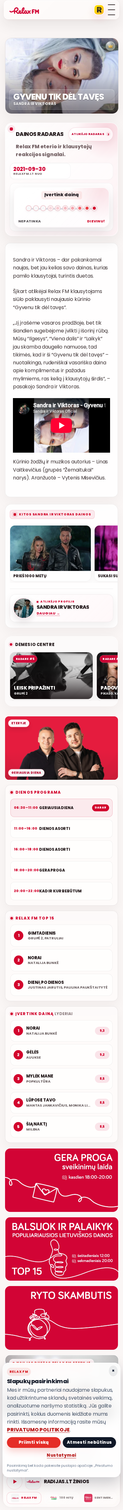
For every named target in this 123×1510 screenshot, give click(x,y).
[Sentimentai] (99, 1498)
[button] (61, 209)
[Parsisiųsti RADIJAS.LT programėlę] (99, 9)
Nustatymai (61, 1455)
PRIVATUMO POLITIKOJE (38, 1429)
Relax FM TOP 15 (34, 918)
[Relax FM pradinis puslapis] (24, 10)
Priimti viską (34, 1442)
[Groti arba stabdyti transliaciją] (14, 1481)
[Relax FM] (24, 1498)
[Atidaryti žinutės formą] (61, 1180)
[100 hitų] (61, 1498)
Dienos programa (38, 792)
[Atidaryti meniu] (111, 9)
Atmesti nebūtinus (89, 1442)
